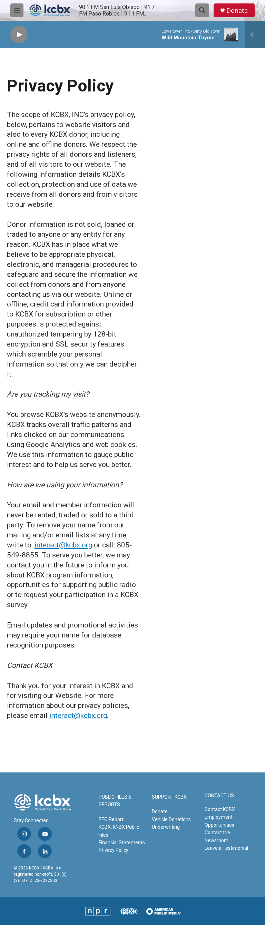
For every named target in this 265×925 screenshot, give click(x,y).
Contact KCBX (220, 809)
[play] (18, 35)
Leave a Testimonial (226, 848)
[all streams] (255, 34)
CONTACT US (219, 795)
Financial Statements (122, 842)
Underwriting (166, 827)
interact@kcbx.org (63, 545)
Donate (237, 10)
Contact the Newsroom (217, 836)
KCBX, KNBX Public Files (119, 830)
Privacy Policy (113, 850)
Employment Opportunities (219, 820)
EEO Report (111, 819)
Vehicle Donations (171, 819)
